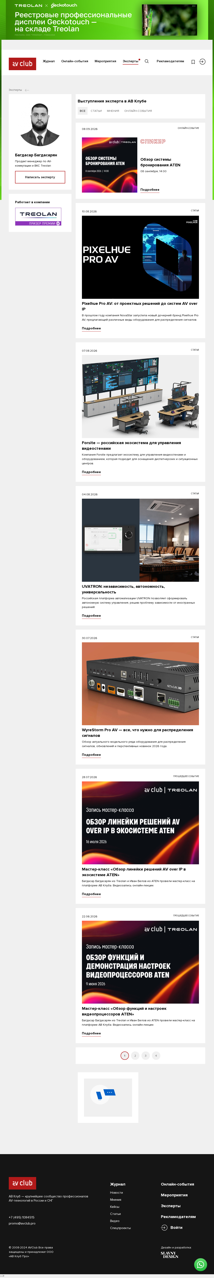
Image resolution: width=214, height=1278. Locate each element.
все (82, 111)
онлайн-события (138, 111)
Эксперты (130, 61)
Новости (116, 1193)
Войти (176, 1227)
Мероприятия (105, 61)
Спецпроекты (120, 1228)
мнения (113, 111)
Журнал (49, 61)
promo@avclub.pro (22, 1223)
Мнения (115, 1200)
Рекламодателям (170, 61)
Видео (115, 1221)
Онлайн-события (74, 61)
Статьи (115, 1214)
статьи (96, 111)
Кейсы (114, 1207)
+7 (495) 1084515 (21, 1217)
